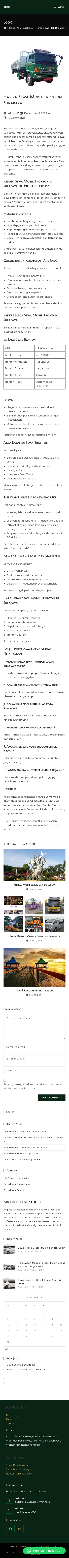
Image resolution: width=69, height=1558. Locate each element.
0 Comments (17, 117)
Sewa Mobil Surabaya (15, 1190)
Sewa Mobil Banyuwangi (17, 1184)
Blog (57, 1546)
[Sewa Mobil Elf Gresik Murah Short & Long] (9, 1283)
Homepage (13, 1415)
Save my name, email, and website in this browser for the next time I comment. (33, 1086)
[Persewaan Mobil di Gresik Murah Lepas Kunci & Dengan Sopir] (9, 1266)
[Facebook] (11, 1529)
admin (12, 113)
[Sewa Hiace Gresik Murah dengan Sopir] (9, 1249)
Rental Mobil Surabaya (19, 1473)
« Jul (6, 1348)
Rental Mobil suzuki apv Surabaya (34, 884)
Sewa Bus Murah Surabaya (21, 1364)
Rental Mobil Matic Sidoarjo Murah (22, 1159)
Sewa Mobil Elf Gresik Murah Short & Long (26, 1147)
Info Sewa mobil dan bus (17, 1178)
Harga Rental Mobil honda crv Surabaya (34, 936)
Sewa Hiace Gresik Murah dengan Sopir (25, 1131)
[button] (44, 1550)
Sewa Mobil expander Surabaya (34, 990)
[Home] (5, 28)
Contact (10, 1423)
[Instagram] (20, 1529)
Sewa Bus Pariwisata (18, 1465)
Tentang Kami (17, 1546)
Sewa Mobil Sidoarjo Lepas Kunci (22, 1153)
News (9, 1419)
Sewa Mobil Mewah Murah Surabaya (26, 1369)
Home (47, 1546)
